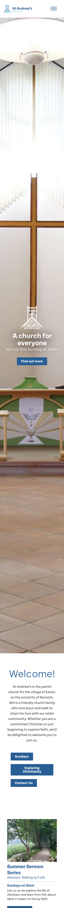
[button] (3, 863)
